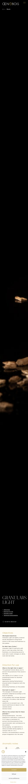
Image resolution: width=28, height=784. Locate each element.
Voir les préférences (14, 778)
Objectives (7, 609)
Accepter (14, 769)
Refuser (14, 774)
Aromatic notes (8, 613)
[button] (25, 751)
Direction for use (8, 611)
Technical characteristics (11, 615)
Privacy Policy (13, 781)
